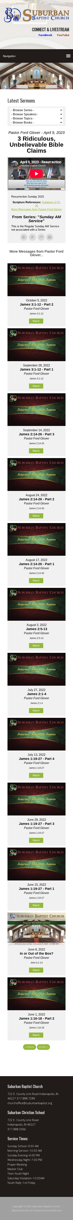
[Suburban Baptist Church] (36, 19)
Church (16, 1210)
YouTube (63, 35)
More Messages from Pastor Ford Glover (36, 209)
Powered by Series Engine (36, 1057)
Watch (36, 321)
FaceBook (45, 35)
